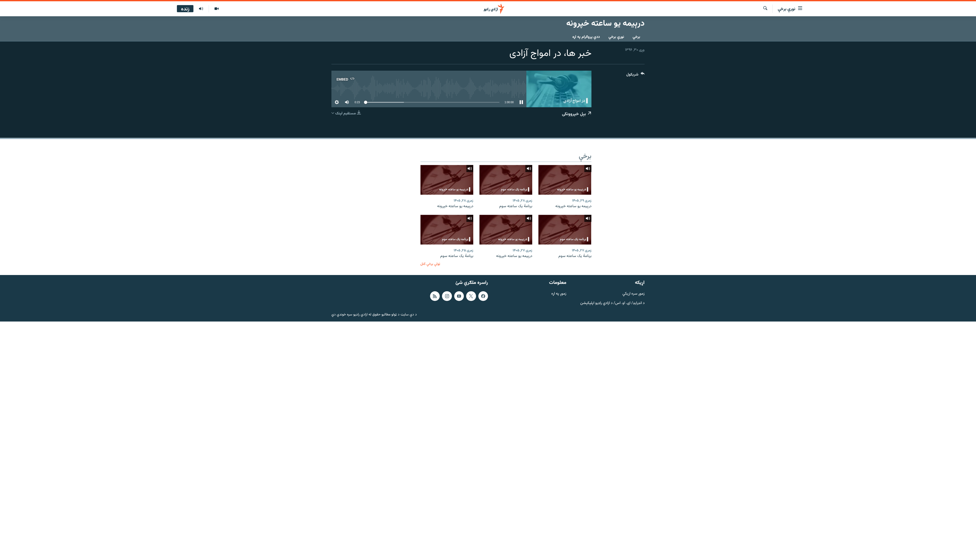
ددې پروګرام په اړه (586, 37)
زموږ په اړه (558, 294)
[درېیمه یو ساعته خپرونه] (564, 180)
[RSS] (435, 296)
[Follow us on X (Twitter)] (471, 296)
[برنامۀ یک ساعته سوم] (505, 180)
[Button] (635, 76)
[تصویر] (216, 9)
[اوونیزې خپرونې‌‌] (201, 9)
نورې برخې (616, 37)
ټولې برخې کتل (430, 264)
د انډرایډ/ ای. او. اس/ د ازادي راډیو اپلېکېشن (612, 303)
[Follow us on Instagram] (447, 296)
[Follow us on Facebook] (483, 296)
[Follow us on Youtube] (459, 296)
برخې (636, 37)
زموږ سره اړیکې (633, 294)
